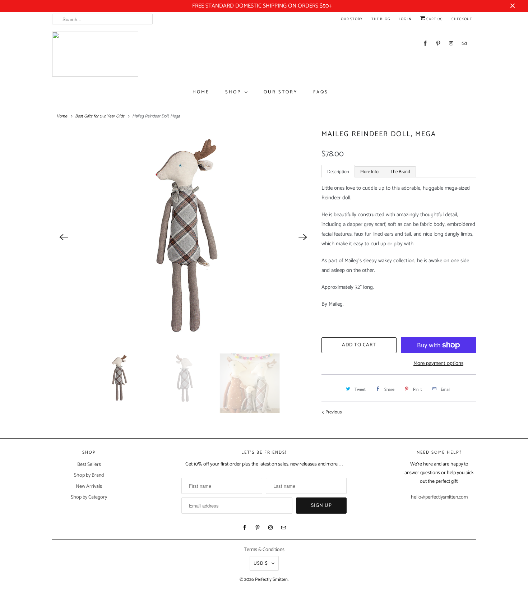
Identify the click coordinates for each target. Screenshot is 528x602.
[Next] (303, 237)
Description (338, 172)
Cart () (434, 19)
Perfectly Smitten (271, 579)
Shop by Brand (89, 475)
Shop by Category (89, 497)
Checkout (461, 19)
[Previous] (63, 237)
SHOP (233, 92)
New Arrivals (89, 486)
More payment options (438, 363)
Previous (333, 412)
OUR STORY (280, 92)
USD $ (261, 563)
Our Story (352, 19)
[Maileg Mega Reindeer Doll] (183, 237)
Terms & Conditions (264, 550)
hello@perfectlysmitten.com (439, 497)
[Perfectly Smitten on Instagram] (451, 43)
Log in (405, 19)
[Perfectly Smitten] (95, 54)
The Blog (380, 19)
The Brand (400, 172)
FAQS (320, 92)
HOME (201, 92)
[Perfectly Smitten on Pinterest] (438, 43)
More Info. (369, 172)
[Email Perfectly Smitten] (464, 43)
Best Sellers (89, 464)
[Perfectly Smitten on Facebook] (425, 43)
